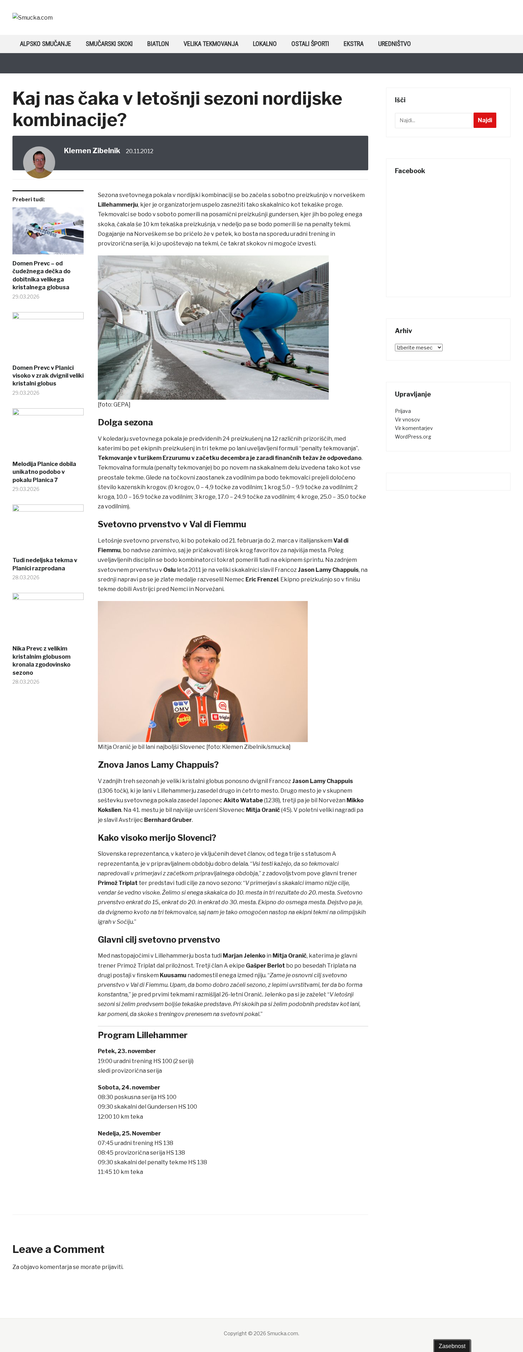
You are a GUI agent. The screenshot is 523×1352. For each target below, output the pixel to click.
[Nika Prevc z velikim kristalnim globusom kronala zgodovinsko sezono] (48, 619)
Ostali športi (310, 43)
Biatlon (158, 43)
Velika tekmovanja (211, 43)
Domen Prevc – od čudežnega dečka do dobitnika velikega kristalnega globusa (41, 275)
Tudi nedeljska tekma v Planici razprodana (44, 564)
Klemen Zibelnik (92, 150)
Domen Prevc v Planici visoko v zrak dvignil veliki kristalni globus (48, 375)
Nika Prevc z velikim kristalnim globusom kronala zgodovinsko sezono (41, 660)
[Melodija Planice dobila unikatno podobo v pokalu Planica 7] (48, 434)
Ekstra (354, 43)
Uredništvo (394, 43)
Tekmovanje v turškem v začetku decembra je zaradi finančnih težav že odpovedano (229, 458)
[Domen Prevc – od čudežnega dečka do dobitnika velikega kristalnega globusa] (48, 233)
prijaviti (112, 1267)
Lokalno (265, 43)
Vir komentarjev (414, 428)
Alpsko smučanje (45, 43)
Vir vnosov (407, 419)
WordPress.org (413, 437)
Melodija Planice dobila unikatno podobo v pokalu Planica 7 (44, 472)
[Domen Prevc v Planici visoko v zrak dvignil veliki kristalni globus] (48, 338)
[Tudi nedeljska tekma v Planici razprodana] (48, 530)
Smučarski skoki (109, 43)
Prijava (403, 411)
